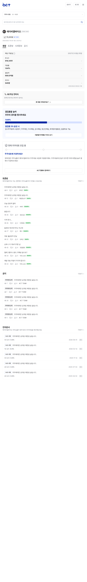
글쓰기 (69, 4)
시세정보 (18, 46)
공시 (25, 46)
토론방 (10, 46)
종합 (4, 46)
